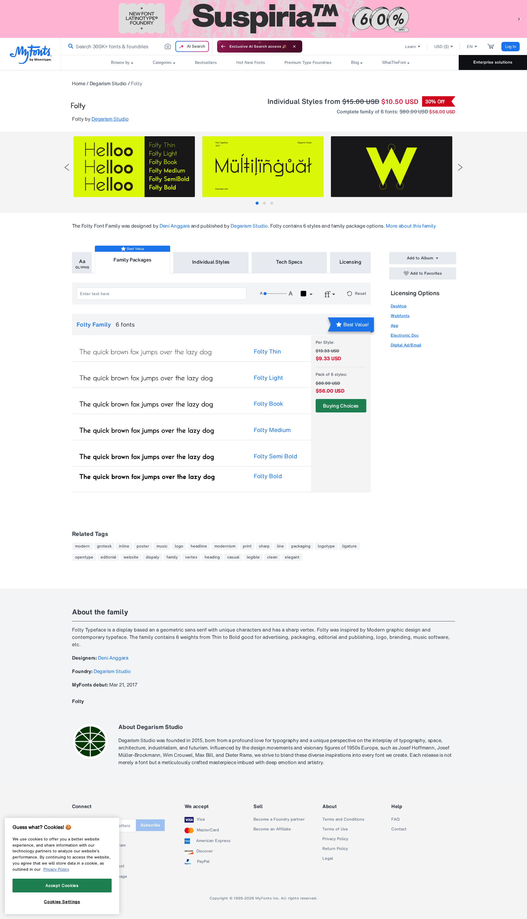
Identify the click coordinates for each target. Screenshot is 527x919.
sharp (264, 546)
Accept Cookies (61, 885)
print (247, 546)
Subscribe (150, 825)
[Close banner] (294, 46)
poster (143, 546)
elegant (292, 557)
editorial (108, 557)
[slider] (275, 293)
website (131, 557)
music (161, 546)
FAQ (395, 819)
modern (82, 546)
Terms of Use (335, 829)
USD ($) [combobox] (441, 46)
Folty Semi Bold (275, 456)
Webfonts (400, 316)
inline (124, 546)
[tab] (257, 203)
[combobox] (136, 46)
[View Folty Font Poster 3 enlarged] (391, 166)
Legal (327, 858)
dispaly (152, 557)
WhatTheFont (394, 62)
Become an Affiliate (272, 829)
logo (179, 546)
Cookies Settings (62, 902)
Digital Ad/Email (406, 345)
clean (272, 557)
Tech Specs (289, 261)
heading (212, 557)
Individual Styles (211, 261)
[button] (519, 19)
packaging (300, 546)
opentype (84, 557)
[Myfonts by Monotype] (31, 54)
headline (199, 546)
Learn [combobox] (410, 46)
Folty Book (268, 403)
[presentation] (66, 167)
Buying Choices (341, 405)
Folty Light (268, 377)
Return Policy (335, 848)
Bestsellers (206, 62)
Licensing (350, 261)
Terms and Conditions (343, 819)
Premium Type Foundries (308, 62)
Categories (162, 62)
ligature (349, 546)
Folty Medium (272, 430)
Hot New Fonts (250, 62)
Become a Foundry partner (279, 819)
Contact (399, 829)
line (280, 546)
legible (253, 557)
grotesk (104, 546)
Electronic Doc (405, 335)
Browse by (120, 62)
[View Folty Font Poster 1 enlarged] (134, 166)
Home (78, 83)
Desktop (399, 306)
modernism (224, 546)
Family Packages (132, 259)
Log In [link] (510, 46)
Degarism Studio (108, 83)
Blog (355, 62)
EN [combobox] (470, 46)
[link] (69, 46)
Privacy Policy (335, 839)
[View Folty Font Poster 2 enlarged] (263, 166)
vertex (191, 557)
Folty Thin (267, 351)
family (172, 557)
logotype (326, 546)
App (394, 325)
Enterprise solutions (492, 62)
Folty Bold (268, 476)
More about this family (411, 225)
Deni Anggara (175, 225)
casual (233, 557)
